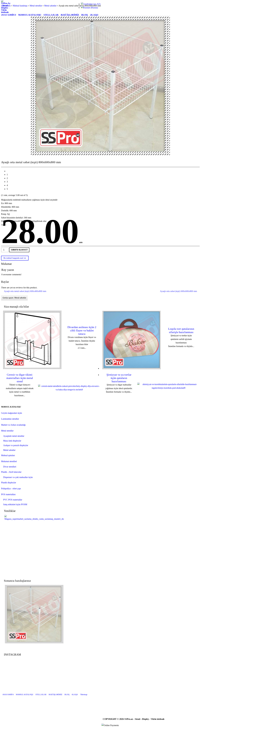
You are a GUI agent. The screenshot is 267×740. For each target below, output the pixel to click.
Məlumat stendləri (9, 461)
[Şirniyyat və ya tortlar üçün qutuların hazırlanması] (168, 388)
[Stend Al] (126, 703)
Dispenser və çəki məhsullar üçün (18, 477)
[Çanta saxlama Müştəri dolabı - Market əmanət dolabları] (34, 519)
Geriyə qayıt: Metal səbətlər (14, 298)
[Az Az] (90, 4)
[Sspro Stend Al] (147, 703)
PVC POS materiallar (12, 499)
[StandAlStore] (119, 703)
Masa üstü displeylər (12, 441)
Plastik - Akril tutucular (11, 472)
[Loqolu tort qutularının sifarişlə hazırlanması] (131, 368)
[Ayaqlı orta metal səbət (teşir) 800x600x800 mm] (34, 642)
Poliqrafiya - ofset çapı (11, 488)
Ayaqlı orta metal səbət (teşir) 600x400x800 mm (25, 291)
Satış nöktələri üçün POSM (15, 504)
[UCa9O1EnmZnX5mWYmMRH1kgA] (133, 703)
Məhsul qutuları (8, 455)
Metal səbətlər (9, 450)
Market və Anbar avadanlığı (13, 425)
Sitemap (83, 694)
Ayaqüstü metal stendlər (13, 436)
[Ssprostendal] (140, 703)
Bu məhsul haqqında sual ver (14, 258)
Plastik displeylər (8, 482)
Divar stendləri (9, 466)
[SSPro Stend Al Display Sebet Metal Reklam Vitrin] (5, 12)
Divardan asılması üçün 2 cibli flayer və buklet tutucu (81, 330)
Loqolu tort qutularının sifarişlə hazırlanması (181, 330)
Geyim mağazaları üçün (11, 413)
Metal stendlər (7, 431)
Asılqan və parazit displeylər (15, 445)
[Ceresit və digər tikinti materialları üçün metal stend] (69, 389)
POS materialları (8, 494)
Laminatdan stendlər (10, 419)
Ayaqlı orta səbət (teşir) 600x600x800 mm (178, 291)
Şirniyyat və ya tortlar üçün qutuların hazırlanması (119, 378)
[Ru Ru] (89, 7)
